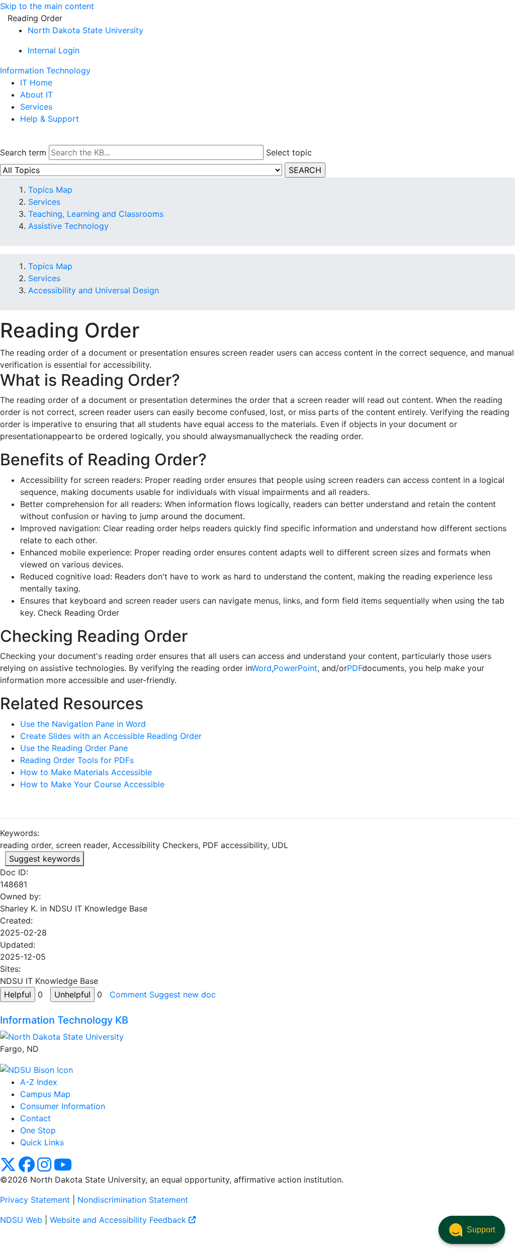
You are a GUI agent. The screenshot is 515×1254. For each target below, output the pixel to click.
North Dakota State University (85, 30)
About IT (36, 95)
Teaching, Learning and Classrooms (95, 214)
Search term (23, 152)
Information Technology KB (64, 1020)
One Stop (38, 1130)
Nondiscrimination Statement (132, 1200)
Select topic (289, 152)
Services (36, 107)
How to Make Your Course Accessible (92, 784)
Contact (35, 1118)
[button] (472, 1230)
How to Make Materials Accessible (86, 772)
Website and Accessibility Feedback (119, 1220)
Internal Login (53, 50)
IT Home (36, 82)
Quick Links (42, 1142)
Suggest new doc (182, 994)
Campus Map (45, 1094)
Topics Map (50, 190)
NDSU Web (21, 1220)
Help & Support (49, 119)
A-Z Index (38, 1082)
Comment (128, 994)
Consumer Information (62, 1106)
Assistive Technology (68, 226)
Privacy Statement (35, 1200)
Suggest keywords (44, 859)
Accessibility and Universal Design (93, 290)
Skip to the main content (47, 6)
